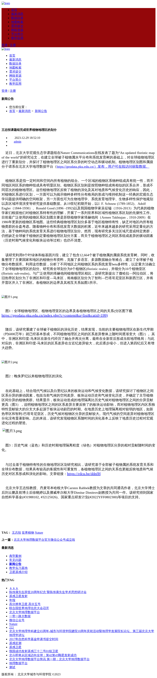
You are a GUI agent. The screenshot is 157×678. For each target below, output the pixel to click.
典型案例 (15, 556)
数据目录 (17, 18)
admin (17, 141)
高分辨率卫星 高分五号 (25, 604)
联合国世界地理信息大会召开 (29, 608)
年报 (12, 600)
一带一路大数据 (20, 616)
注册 (13, 45)
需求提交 (17, 26)
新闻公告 (41, 111)
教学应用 (17, 38)
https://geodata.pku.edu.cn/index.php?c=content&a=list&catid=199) (55, 315)
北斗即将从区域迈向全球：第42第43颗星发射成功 (43, 655)
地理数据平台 (18, 663)
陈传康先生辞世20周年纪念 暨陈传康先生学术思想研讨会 (48, 592)
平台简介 (17, 34)
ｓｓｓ (13, 588)
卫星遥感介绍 (18, 572)
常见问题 (15, 560)
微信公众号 (17, 620)
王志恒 (16, 532)
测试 (12, 667)
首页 (14, 9)
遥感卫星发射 (18, 596)
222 (11, 627)
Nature (39, 532)
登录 (5, 45)
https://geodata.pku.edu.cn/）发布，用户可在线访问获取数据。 (103, 166)
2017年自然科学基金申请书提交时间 (33, 639)
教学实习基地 (18, 568)
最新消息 (17, 13)
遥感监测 (15, 643)
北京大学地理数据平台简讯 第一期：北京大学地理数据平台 (49, 659)
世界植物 (28, 532)
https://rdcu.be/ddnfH (84, 474)
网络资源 (17, 30)
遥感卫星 (15, 647)
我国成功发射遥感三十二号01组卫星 (33, 651)
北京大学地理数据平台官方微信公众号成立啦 (44, 539)
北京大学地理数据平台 (24, 612)
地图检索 (17, 22)
